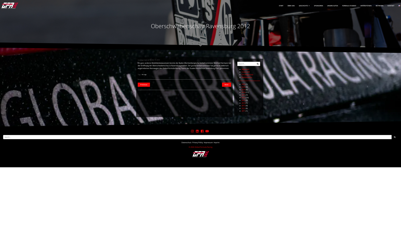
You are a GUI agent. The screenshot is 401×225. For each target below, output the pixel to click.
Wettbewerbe (247, 77)
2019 (243, 90)
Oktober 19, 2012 (154, 60)
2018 (243, 92)
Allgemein (245, 69)
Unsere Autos (332, 6)
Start (281, 6)
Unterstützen (366, 6)
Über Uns (291, 6)
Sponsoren (318, 6)
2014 (243, 103)
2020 (243, 87)
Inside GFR (246, 72)
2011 (243, 111)
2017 (243, 95)
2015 (243, 100)
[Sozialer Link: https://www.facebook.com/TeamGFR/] (202, 131)
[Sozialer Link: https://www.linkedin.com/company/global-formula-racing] (198, 131)
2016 (243, 97)
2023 (243, 84)
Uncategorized (142, 60)
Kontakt (391, 6)
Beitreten (379, 6)
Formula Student (349, 6)
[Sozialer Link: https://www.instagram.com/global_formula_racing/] (193, 131)
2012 (243, 108)
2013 (243, 105)
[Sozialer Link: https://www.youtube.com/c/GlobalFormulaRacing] (207, 131)
